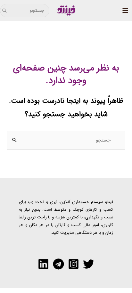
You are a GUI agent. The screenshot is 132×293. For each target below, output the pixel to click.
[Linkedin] (43, 264)
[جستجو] (4, 10)
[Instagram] (73, 264)
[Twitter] (88, 264)
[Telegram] (58, 264)
